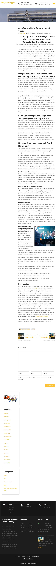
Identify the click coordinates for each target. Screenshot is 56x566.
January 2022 (7, 463)
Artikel (5, 475)
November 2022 (7, 430)
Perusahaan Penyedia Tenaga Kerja (44, 33)
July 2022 (6, 443)
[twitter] (27, 559)
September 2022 (7, 436)
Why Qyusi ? (23, 527)
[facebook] (24, 559)
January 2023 (7, 423)
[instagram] (29, 559)
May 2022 (6, 449)
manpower (36, 288)
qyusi (34, 329)
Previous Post (30, 336)
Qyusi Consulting (31, 530)
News (5, 485)
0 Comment (34, 33)
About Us (23, 525)
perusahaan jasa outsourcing (25, 329)
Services (31, 523)
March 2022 (6, 456)
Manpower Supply (8, 482)
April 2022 (6, 453)
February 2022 (7, 459)
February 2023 (7, 420)
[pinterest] (32, 559)
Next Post (43, 336)
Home (22, 523)
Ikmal (5, 478)
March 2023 (6, 416)
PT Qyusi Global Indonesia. (42, 316)
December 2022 (7, 426)
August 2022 (6, 439)
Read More (40, 533)
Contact (31, 527)
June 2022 (6, 446)
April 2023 (6, 413)
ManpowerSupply (8, 2)
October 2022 (7, 433)
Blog (31, 525)
